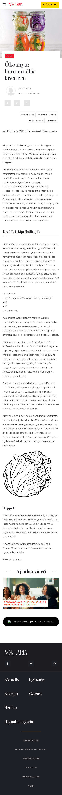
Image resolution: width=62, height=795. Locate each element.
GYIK (31, 786)
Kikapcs (11, 693)
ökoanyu (51, 121)
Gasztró (35, 693)
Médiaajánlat (30, 777)
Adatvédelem (31, 759)
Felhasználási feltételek (31, 750)
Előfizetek (50, 4)
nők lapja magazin (47, 115)
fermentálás (27, 115)
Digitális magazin (19, 721)
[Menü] (4, 4)
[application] (31, 593)
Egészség (36, 679)
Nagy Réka (25, 89)
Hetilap (9, 56)
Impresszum (31, 740)
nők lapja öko (36, 121)
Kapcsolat (31, 768)
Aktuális (12, 679)
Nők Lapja (16, 4)
